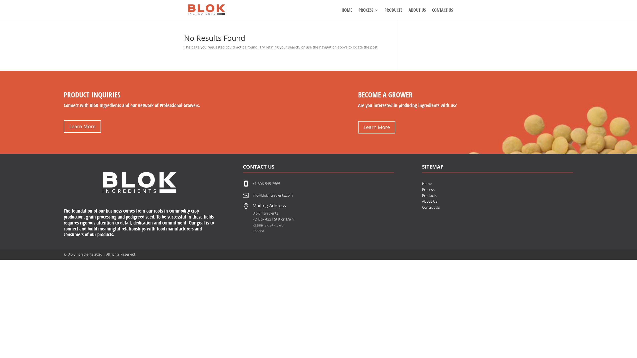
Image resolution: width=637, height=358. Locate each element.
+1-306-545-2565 (267, 183)
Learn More (82, 126)
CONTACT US (442, 10)
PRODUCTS (393, 10)
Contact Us (431, 207)
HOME (347, 10)
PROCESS (366, 10)
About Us (429, 201)
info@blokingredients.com (273, 195)
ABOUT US (417, 10)
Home (427, 183)
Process (428, 189)
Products (429, 195)
